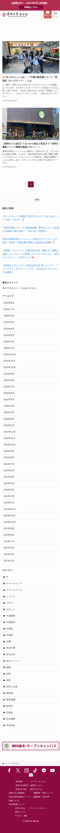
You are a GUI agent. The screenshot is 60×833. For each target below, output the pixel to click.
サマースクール (14, 590)
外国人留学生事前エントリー (20, 797)
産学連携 (10, 699)
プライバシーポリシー (38, 808)
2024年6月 (9, 470)
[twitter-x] (18, 770)
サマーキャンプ (14, 583)
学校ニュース (47, 793)
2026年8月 (9, 303)
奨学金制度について (17, 804)
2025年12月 (10, 354)
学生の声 (10, 654)
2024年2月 (9, 496)
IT (7, 577)
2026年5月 (9, 322)
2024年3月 (9, 490)
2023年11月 (9, 515)
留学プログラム (36, 789)
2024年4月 (9, 483)
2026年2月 (9, 341)
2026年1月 (9, 348)
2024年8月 (9, 457)
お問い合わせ (20, 808)
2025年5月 (9, 399)
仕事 (8, 641)
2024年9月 (9, 451)
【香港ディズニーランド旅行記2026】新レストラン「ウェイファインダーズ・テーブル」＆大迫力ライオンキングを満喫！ (30, 269)
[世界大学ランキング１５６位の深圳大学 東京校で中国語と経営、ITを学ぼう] (14, 14)
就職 (8, 667)
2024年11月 (9, 438)
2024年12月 (10, 432)
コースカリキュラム (38, 781)
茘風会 (9, 712)
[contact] (31, 775)
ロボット (10, 609)
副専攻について (36, 785)
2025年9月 (9, 374)
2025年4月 (9, 406)
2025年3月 (9, 412)
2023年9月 (9, 528)
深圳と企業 (11, 686)
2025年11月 (9, 361)
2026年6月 (9, 316)
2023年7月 (9, 541)
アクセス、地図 (21, 816)
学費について (14, 801)
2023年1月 (9, 561)
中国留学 (10, 622)
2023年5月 (9, 548)
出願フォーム (20, 812)
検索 (37, 199)
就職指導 (36, 793)
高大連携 (10, 719)
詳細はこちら (33, 7)
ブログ (9, 603)
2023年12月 (10, 509)
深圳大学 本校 (21, 789)
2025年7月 (9, 387)
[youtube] (52, 770)
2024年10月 (10, 444)
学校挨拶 (19, 781)
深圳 (8, 674)
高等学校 (10, 725)
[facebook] (9, 770)
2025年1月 (9, 425)
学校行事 (10, 648)
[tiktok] (35, 770)
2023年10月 (10, 522)
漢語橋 (9, 693)
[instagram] (26, 770)
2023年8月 (9, 535)
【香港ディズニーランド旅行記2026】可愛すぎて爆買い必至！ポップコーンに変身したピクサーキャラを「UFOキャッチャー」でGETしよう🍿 (30, 254)
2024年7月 (9, 464)
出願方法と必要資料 (17, 793)
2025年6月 (9, 393)
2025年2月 (9, 419)
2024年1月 (9, 502)
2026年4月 (9, 329)
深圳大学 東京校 (22, 785)
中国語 (9, 628)
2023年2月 (9, 554)
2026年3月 (9, 335)
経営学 (9, 706)
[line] (44, 770)
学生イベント (13, 661)
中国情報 (10, 616)
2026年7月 (9, 309)
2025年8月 (9, 380)
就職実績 (36, 797)
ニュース (10, 596)
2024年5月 (9, 477)
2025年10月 (10, 367)
